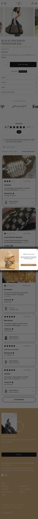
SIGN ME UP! (28, 265)
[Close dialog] (37, 249)
